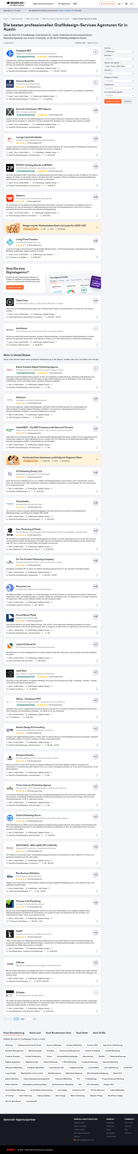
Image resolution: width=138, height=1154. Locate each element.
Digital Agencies (17, 19)
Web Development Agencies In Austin (55, 19)
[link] (64, 4)
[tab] (13, 1033)
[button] (120, 4)
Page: (23, 1019)
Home (5, 19)
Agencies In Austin (32, 19)
